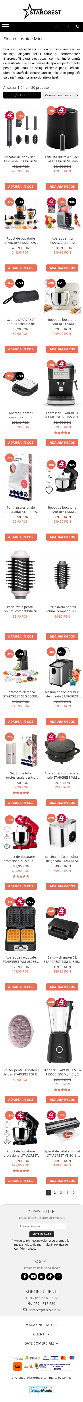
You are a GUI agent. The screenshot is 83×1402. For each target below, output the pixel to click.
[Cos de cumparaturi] (67, 26)
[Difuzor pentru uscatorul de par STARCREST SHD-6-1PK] (20, 1031)
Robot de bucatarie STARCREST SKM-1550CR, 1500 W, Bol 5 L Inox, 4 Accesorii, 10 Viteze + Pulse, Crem (62, 321)
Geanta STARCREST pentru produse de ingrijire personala (21, 321)
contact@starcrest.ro (44, 1310)
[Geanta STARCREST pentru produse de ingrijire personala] (20, 296)
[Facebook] (25, 1276)
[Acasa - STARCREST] (41, 11)
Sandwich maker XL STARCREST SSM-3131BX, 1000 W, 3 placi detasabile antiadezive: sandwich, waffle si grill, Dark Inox (62, 959)
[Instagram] (58, 1276)
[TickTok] (50, 1276)
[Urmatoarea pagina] (73, 1192)
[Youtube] (33, 1276)
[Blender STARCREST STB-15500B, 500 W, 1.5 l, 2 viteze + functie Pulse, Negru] (62, 1031)
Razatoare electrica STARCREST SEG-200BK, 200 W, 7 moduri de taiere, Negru (20, 694)
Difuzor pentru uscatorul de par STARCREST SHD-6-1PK (20, 1072)
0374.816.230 (44, 1303)
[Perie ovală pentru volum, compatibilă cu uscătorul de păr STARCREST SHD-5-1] (62, 575)
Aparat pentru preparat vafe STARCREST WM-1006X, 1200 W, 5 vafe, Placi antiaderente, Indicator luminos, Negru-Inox (62, 775)
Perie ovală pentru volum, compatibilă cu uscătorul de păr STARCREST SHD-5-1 (62, 609)
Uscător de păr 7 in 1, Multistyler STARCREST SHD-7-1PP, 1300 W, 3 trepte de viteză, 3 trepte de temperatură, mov (20, 159)
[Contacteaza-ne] (57, 26)
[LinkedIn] (41, 1276)
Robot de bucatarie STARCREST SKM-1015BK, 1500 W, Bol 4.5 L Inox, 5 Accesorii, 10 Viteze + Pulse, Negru (62, 509)
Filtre (23, 95)
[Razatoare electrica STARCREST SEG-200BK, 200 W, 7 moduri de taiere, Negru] (20, 667)
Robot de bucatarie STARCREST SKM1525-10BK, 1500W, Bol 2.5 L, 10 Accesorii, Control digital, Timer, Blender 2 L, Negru (21, 240)
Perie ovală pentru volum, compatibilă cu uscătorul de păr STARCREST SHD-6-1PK (20, 609)
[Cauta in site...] (78, 26)
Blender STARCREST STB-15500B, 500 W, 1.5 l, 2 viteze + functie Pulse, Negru (62, 1072)
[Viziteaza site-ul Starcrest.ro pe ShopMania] (41, 1389)
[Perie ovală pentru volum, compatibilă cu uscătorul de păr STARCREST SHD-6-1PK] (20, 575)
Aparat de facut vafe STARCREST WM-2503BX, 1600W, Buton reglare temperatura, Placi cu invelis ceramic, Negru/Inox (21, 959)
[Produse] (6, 27)
